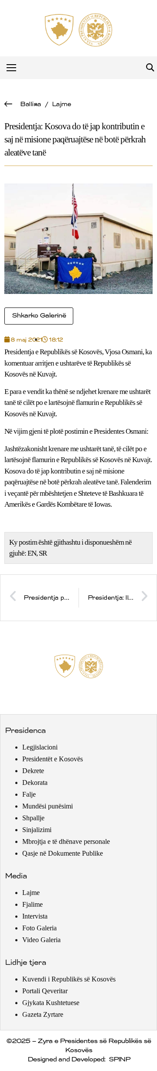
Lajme (61, 104)
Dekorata (35, 782)
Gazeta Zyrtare (42, 1014)
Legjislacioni (40, 747)
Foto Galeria (39, 928)
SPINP (119, 1060)
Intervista (35, 916)
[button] (150, 68)
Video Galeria (41, 939)
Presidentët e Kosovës (52, 759)
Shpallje (33, 818)
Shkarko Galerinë (39, 316)
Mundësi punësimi (47, 806)
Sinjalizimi (36, 829)
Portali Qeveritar (45, 991)
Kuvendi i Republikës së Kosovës (69, 979)
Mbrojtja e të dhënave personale (66, 841)
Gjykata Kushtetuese (50, 1002)
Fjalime (32, 904)
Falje (29, 794)
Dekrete (33, 770)
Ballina (30, 104)
